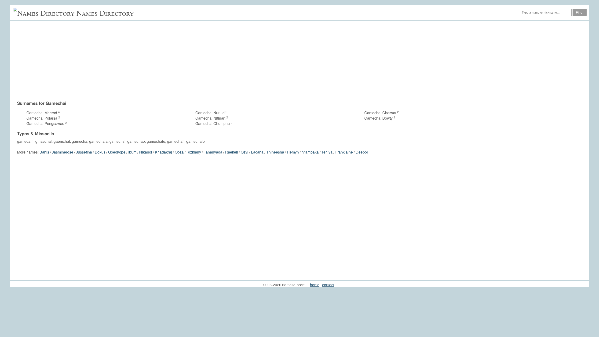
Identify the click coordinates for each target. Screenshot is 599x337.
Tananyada (213, 152)
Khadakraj (163, 152)
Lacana (257, 152)
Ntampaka (310, 152)
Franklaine (344, 152)
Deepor (362, 152)
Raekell (231, 152)
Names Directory (105, 13)
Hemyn (293, 152)
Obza (179, 152)
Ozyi (244, 152)
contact (328, 284)
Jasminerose (62, 152)
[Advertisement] (301, 60)
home (314, 284)
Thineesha (275, 152)
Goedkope (116, 152)
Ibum (132, 152)
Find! (579, 12)
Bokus (100, 152)
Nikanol (145, 152)
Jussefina (84, 152)
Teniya (326, 152)
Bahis (44, 152)
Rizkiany (193, 152)
